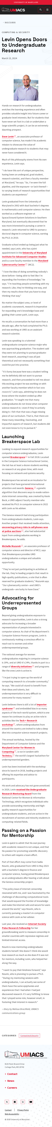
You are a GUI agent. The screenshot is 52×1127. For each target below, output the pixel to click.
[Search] (40, 9)
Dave (8, 136)
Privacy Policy (23, 1110)
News (10, 1081)
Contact (12, 1074)
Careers (12, 1087)
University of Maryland (26, 2)
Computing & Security (29, 1035)
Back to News (10, 22)
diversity (21, 666)
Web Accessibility (12, 1114)
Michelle (11, 546)
